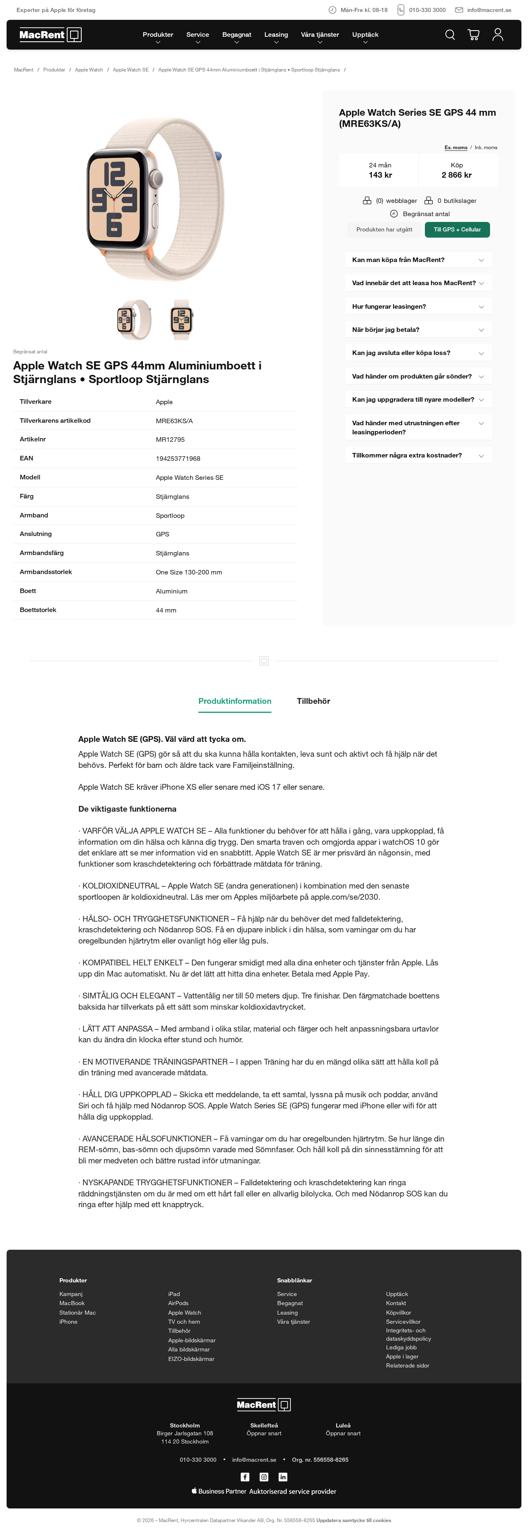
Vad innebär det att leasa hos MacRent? (414, 282)
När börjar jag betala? (386, 329)
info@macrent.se (254, 1459)
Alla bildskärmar (189, 1349)
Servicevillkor (403, 1321)
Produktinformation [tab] (234, 700)
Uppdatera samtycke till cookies (353, 1520)
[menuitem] (158, 35)
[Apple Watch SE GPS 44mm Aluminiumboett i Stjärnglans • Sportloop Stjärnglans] (155, 199)
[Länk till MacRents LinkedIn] (283, 1477)
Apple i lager (402, 1356)
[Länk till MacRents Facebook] (245, 1477)
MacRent (23, 69)
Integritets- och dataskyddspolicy (408, 1334)
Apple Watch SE (130, 69)
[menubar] (261, 35)
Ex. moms (456, 147)
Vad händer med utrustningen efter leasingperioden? (406, 427)
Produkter (54, 69)
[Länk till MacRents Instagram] (264, 1477)
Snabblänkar (294, 1280)
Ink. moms (486, 147)
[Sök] (450, 34)
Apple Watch (89, 69)
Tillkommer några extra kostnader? (407, 455)
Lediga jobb (401, 1347)
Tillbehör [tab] (313, 700)
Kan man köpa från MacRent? (398, 259)
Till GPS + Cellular (457, 229)
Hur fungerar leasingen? (389, 306)
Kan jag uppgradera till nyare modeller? (413, 399)
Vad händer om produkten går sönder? (412, 376)
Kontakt (396, 1302)
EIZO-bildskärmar (191, 1358)
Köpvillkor (398, 1312)
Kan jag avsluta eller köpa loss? (401, 352)
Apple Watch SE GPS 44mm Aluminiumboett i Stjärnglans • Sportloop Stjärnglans (249, 69)
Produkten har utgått (384, 229)
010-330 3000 (198, 1459)
